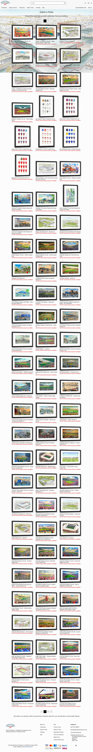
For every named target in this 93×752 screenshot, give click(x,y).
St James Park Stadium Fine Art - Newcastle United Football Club (68, 704)
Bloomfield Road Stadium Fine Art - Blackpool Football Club (44, 632)
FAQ (55, 724)
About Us (42, 724)
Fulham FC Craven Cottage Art (67, 41)
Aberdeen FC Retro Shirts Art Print (20, 178)
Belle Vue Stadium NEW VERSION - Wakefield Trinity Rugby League (68, 608)
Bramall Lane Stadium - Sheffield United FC (22, 372)
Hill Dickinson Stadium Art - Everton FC (21, 514)
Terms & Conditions (59, 734)
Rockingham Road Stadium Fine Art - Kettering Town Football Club (45, 538)
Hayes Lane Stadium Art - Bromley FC (45, 232)
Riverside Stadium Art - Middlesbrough (45, 466)
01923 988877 (75, 727)
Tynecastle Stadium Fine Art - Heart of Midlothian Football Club (69, 585)
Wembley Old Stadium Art (18, 278)
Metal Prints (57, 737)
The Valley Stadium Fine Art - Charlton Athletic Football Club (69, 491)
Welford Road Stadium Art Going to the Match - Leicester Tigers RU (21, 585)
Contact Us (73, 724)
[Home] (10, 4)
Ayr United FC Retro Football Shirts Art (45, 119)
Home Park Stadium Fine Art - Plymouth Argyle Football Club (46, 680)
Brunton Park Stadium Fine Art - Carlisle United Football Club (70, 680)
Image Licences (13, 7)
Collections (22, 7)
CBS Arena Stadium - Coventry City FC (69, 372)
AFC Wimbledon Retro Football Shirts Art (70, 149)
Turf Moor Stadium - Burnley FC (67, 278)
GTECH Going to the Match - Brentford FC (22, 443)
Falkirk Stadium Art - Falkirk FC (19, 538)
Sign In (90, 7)
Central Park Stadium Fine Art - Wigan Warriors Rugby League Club (45, 42)
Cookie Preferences (59, 739)
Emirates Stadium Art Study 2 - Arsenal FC (46, 65)
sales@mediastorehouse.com (79, 729)
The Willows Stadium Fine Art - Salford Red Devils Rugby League (45, 585)
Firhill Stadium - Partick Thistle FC (68, 419)
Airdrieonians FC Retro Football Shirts (45, 149)
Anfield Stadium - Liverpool (42, 349)
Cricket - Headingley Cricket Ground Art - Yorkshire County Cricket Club (22, 89)
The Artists (4, 7)
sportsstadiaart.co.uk (81, 7)
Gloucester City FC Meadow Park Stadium (70, 232)
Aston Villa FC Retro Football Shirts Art (69, 119)
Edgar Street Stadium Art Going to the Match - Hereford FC (21, 65)
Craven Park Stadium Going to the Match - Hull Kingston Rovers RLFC (46, 608)
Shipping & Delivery (59, 732)
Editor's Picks (30, 7)
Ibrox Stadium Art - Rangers (67, 538)
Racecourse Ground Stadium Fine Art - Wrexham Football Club (45, 514)
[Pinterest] (76, 746)
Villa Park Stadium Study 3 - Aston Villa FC (22, 632)
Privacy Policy (57, 727)
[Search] (64, 3)
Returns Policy (57, 729)
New (43, 7)
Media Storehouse (27, 746)
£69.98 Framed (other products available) (22, 44)
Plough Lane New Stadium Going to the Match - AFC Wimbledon (69, 302)
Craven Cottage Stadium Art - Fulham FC (22, 396)
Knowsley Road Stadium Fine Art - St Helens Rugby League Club (21, 42)
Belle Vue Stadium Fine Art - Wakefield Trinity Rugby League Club (21, 657)
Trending (38, 7)
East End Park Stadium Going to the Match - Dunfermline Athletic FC (22, 420)
